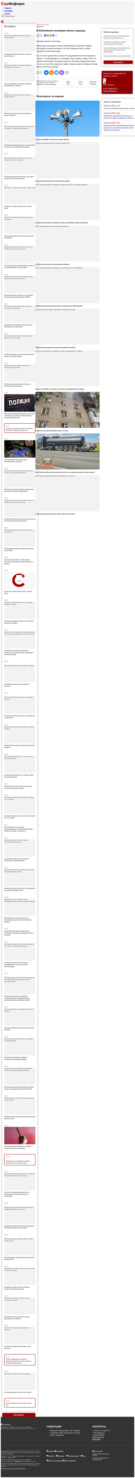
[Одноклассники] (48, 35)
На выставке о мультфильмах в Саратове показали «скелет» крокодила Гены (115, 43)
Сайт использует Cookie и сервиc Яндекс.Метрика (13, 1468)
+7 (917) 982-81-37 (98, 1432)
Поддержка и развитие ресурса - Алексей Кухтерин (100, 1458)
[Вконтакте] (60, 1456)
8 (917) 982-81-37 (109, 85)
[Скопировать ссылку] (56, 35)
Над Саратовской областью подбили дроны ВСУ (117, 56)
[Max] (104, 79)
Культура (77, 1432)
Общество (54, 1430)
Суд (71, 1430)
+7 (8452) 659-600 (98, 1435)
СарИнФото (60, 1435)
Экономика (54, 1432)
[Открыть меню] (2, 21)
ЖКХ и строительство (66, 1432)
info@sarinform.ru (110, 91)
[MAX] (53, 35)
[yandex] (54, 1460)
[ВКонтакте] (45, 35)
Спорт (52, 1435)
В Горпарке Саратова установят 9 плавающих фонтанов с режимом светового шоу (116, 37)
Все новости (10, 26)
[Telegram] (50, 35)
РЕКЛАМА (96, 1439)
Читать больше (118, 62)
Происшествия (40, 26)
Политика (77, 1430)
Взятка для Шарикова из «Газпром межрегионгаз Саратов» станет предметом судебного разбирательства (117, 49)
